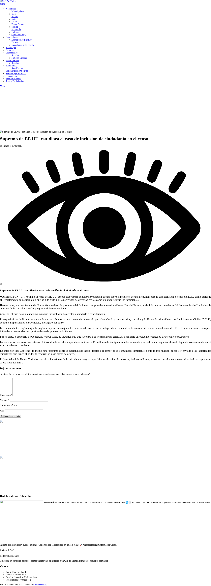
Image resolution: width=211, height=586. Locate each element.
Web (2, 410)
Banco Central (18, 24)
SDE (13, 14)
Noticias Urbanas (19, 58)
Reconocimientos (13, 78)
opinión (14, 27)
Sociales (15, 55)
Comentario (6, 395)
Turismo (15, 42)
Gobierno (15, 32)
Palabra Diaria (12, 60)
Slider (14, 21)
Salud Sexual (17, 68)
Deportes (10, 50)
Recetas (15, 63)
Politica (14, 16)
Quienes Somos (13, 76)
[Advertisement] (105, 109)
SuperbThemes (40, 584)
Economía (16, 29)
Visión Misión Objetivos (17, 71)
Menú (2, 4)
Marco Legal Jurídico (16, 73)
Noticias (15, 19)
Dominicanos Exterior (21, 40)
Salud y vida (11, 65)
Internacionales (12, 37)
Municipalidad (18, 11)
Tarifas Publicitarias (15, 81)
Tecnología (11, 47)
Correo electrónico (9, 405)
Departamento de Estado (22, 45)
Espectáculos (12, 52)
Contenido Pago (18, 34)
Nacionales (11, 8)
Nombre (4, 400)
